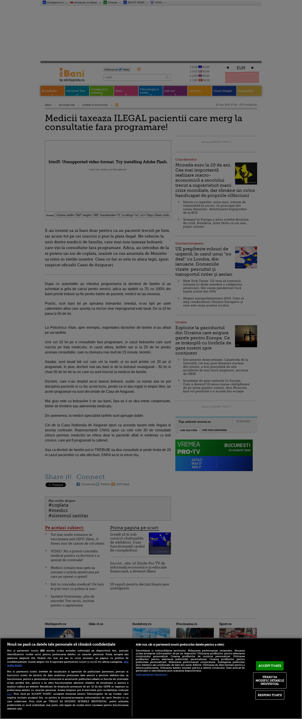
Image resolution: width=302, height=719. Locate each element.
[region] (151, 678)
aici (9, 693)
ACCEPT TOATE (269, 665)
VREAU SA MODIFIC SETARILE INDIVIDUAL (270, 680)
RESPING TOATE (270, 695)
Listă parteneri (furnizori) (151, 674)
